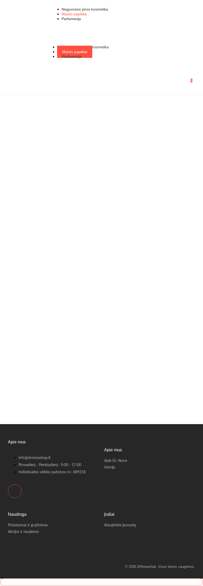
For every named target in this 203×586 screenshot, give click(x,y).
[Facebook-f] (15, 491)
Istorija (109, 467)
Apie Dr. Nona (115, 461)
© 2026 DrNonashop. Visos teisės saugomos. (160, 567)
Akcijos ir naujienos (23, 532)
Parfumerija (71, 56)
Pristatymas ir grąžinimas (28, 525)
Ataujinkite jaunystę (120, 525)
